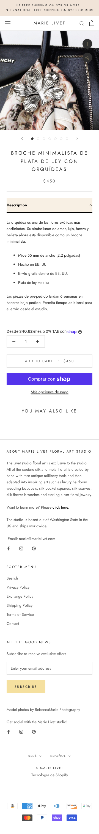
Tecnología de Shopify (49, 775)
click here (60, 507)
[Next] (77, 138)
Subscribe (26, 686)
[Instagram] (21, 548)
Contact (13, 623)
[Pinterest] (34, 548)
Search (12, 578)
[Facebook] (8, 548)
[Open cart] (91, 23)
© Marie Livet (50, 768)
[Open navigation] (7, 23)
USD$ (32, 756)
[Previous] (22, 138)
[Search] (81, 23)
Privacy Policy (18, 587)
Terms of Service (20, 614)
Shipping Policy (19, 605)
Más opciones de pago (49, 392)
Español (58, 756)
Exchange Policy (20, 596)
